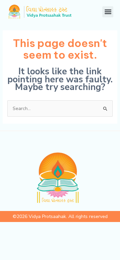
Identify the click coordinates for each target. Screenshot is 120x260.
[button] (107, 11)
